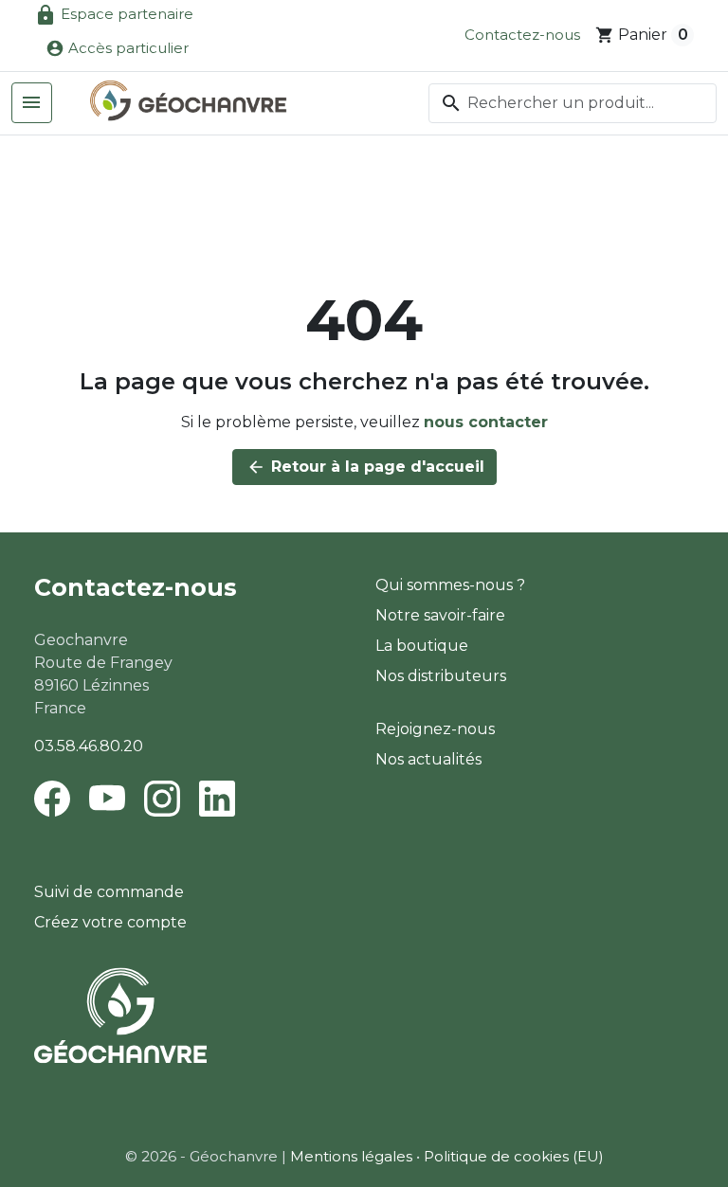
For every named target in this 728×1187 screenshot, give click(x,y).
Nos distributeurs (440, 676)
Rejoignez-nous (435, 729)
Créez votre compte (110, 922)
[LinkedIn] (217, 797)
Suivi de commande (109, 892)
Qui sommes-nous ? (450, 585)
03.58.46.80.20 (88, 746)
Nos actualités (428, 759)
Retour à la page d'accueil (365, 467)
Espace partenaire (113, 15)
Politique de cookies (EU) (514, 1156)
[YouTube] (107, 797)
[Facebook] (56, 797)
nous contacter (486, 422)
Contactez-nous (522, 35)
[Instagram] (162, 797)
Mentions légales (351, 1156)
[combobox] (572, 103)
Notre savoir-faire (440, 615)
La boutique (421, 646)
